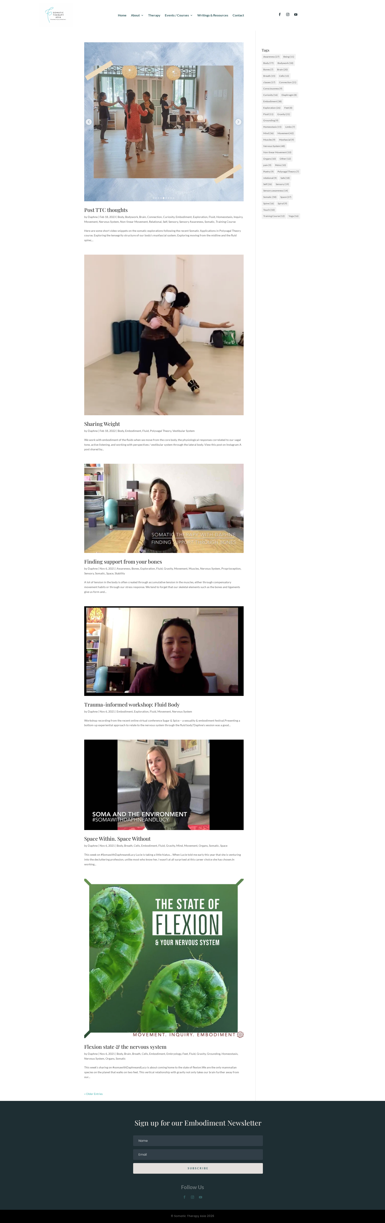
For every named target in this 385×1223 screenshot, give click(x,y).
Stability (120, 573)
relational (270, 177)
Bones (135, 568)
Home (122, 15)
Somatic (210, 221)
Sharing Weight (102, 423)
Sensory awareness (275, 190)
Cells (137, 845)
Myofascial (286, 139)
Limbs (290, 126)
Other (285, 158)
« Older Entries (93, 1093)
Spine (268, 203)
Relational (155, 221)
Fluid (212, 217)
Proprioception (231, 568)
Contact (238, 15)
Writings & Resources (212, 15)
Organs (203, 845)
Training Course (226, 221)
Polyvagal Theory (160, 430)
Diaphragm (289, 94)
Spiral (282, 203)
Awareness (123, 568)
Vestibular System (183, 430)
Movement (91, 221)
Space (109, 573)
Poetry (268, 171)
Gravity (168, 568)
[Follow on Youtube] (296, 14)
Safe (285, 177)
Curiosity (168, 217)
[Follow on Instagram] (288, 14)
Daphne (93, 217)
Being (288, 56)
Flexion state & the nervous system (125, 1046)
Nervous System (109, 221)
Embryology (173, 1053)
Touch (269, 209)
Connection (154, 217)
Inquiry (238, 217)
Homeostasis (224, 217)
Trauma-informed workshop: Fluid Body (132, 704)
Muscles (194, 568)
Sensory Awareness (191, 221)
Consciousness (272, 88)
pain (267, 165)
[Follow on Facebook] (280, 14)
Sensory (173, 221)
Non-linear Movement (134, 221)
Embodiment (184, 217)
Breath (128, 845)
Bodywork (131, 217)
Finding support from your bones (123, 561)
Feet (185, 1053)
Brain (142, 217)
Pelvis (280, 165)
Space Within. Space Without (117, 838)
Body (121, 217)
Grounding (213, 1053)
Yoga (294, 216)
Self (165, 221)
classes (269, 82)
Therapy (154, 15)
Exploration (200, 217)
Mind (179, 845)
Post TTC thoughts (106, 209)
